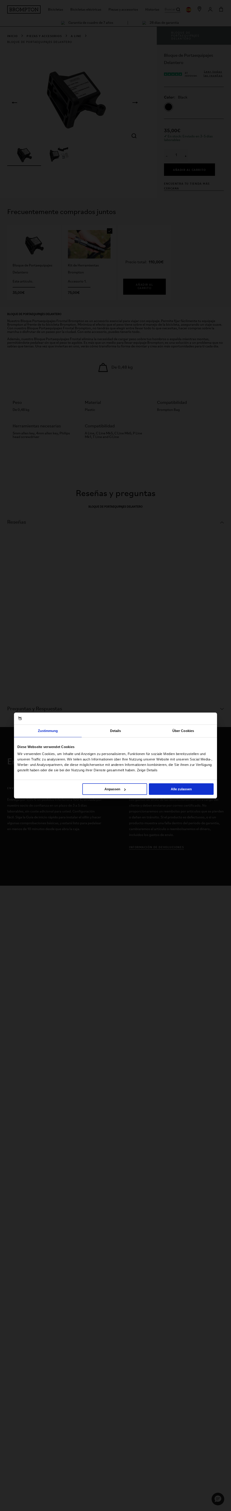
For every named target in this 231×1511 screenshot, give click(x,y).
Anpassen (112, 789)
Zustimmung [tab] (48, 731)
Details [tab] (115, 731)
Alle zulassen (181, 789)
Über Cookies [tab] (183, 731)
